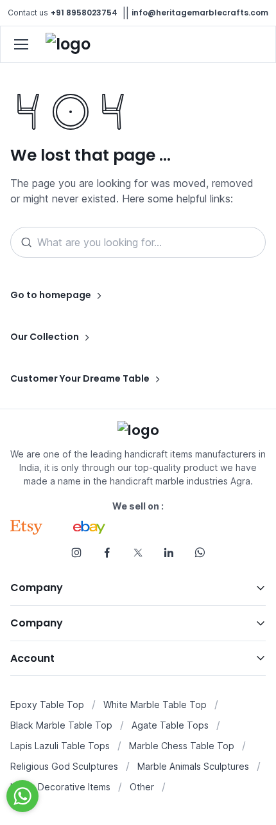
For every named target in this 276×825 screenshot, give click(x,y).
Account (32, 658)
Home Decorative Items (60, 786)
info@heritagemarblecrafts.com (200, 12)
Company (36, 587)
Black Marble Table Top (61, 725)
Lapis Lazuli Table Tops (60, 745)
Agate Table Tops (170, 725)
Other (142, 786)
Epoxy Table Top (47, 704)
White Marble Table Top (155, 704)
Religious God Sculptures (64, 766)
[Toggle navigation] (20, 44)
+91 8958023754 (84, 12)
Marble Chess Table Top (181, 745)
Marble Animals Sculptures (193, 766)
